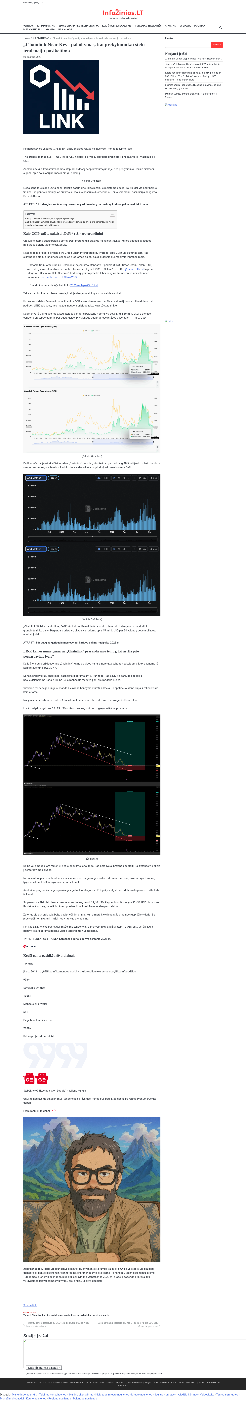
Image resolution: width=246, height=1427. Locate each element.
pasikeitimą (70, 1315)
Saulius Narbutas (164, 1394)
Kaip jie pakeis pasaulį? (44, 1367)
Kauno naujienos (36, 1398)
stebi (95, 1315)
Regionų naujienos (59, 1398)
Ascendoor (203, 1382)
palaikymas (57, 1315)
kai (43, 1315)
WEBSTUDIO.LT (33, 1382)
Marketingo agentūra (24, 1394)
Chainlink (36, 1315)
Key (48, 1315)
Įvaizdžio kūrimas (187, 1394)
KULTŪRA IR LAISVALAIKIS (116, 25)
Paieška (169, 38)
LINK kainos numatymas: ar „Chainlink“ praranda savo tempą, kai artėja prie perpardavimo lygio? (70, 222)
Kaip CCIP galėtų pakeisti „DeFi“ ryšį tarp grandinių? (50, 218)
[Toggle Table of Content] (111, 214)
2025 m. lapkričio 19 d (84, 285)
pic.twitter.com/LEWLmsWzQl (59, 277)
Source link (30, 1305)
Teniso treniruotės (227, 1394)
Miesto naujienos (141, 1394)
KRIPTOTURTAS (46, 25)
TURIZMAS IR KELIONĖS (148, 25)
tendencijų (104, 1315)
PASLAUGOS (65, 29)
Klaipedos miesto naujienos (112, 1394)
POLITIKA (199, 25)
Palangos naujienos (85, 1398)
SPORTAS (170, 25)
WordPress (123, 1385)
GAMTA (50, 29)
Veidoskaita (207, 1394)
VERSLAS (28, 25)
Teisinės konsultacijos (52, 1394)
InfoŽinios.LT (123, 12)
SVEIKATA (185, 25)
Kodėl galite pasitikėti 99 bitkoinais (43, 225)
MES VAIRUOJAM (33, 29)
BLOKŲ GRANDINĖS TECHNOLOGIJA (79, 25)
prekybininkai (84, 1315)
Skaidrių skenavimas (80, 1394)
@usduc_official (134, 269)
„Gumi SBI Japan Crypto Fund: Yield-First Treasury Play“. (193, 58)
